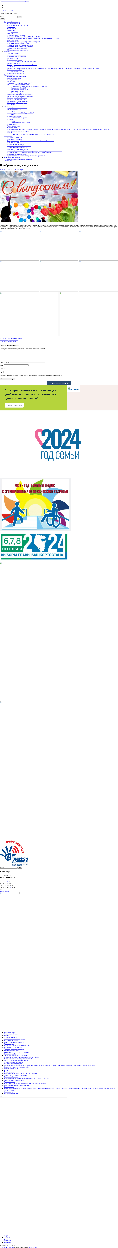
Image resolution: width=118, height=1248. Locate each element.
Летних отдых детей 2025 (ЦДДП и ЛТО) (20, 113)
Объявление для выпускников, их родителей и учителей (29, 86)
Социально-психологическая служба (15, 1075)
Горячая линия (12, 124)
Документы (11, 27)
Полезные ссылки (9, 1032)
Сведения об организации (12, 22)
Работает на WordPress (7, 1247)
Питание (10, 119)
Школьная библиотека (14, 78)
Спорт (6, 1236)
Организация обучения (14, 60)
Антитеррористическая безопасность (19, 146)
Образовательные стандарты (16, 35)
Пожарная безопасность (14, 139)
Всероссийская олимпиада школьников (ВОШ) (22, 96)
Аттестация (11, 66)
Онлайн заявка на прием (19, 118)
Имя (2, 365)
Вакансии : (14, 32)
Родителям (7, 106)
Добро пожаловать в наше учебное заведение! (14, 1)
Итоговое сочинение (17, 91)
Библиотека (11, 104)
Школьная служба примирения (17, 103)
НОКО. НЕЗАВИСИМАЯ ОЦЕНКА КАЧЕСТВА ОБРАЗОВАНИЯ (32, 134)
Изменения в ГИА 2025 (18, 88)
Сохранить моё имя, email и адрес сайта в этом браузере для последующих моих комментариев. (32, 375)
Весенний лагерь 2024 (14, 109)
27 (10, 887)
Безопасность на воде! (14, 142)
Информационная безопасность (17, 154)
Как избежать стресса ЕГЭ (19, 89)
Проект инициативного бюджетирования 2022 (18, 1059)
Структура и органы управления (17, 25)
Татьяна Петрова (19, 169)
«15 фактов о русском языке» (9, 340)
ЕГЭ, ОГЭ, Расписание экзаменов (18, 84)
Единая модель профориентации (17, 101)
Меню (2, 18)
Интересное (3, 338)
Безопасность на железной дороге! (18, 149)
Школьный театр (9, 1087)
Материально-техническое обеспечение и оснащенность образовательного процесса (33, 38)
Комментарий (5, 362)
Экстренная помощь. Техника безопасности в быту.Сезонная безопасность (30, 141)
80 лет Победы (8, 1092)
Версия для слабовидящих (59, 383)
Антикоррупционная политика (17, 147)
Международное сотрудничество (17, 50)
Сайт (1, 372)
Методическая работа (14, 63)
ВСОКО (10, 33)
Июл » (7, 891)
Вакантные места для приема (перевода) (20, 46)
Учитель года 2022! (13, 53)
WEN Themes (32, 1247)
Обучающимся (8, 75)
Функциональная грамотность (16, 76)
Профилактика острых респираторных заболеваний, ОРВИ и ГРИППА (29, 152)
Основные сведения (13, 23)
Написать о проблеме (14, 405)
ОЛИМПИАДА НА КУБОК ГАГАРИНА (17, 1052)
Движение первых (9, 1082)
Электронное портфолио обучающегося (19, 159)
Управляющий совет (13, 126)
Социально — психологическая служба (19, 83)
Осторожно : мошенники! (8, 341)
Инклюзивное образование (15, 73)
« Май (2, 891)
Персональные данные (14, 137)
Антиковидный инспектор (15, 144)
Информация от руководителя (16, 56)
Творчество (7, 1237)
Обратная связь (12, 127)
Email (2, 369)
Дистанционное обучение (12, 157)
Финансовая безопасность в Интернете (16, 1055)
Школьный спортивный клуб (16, 99)
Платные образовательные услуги (18, 43)
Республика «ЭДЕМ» (17, 71)
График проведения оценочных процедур (24, 61)
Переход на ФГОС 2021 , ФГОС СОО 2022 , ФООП (23, 37)
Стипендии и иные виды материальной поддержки (23, 42)
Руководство (11, 30)
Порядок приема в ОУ (14, 116)
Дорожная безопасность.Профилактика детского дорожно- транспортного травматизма (34, 151)
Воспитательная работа (14, 70)
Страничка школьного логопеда (17, 55)
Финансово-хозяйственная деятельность (20, 45)
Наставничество (12, 58)
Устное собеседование (18, 93)
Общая (20, 338)
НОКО (9, 132)
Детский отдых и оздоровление (17, 108)
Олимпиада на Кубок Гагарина (17, 98)
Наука (5, 1239)
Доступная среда (12, 40)
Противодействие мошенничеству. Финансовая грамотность (26, 156)
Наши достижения (13, 80)
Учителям (7, 51)
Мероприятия (12, 338)
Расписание (11, 81)
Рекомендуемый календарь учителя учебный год (22, 65)
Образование (11, 28)
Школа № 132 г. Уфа (6, 10)
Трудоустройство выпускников (17, 48)
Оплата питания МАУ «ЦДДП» (21, 122)
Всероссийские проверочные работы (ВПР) (21, 94)
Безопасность (8, 136)
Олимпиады (7, 1240)
